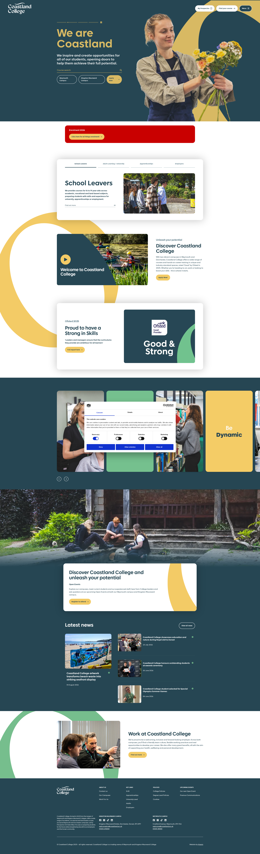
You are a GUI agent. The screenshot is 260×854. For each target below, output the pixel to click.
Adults (128, 803)
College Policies (159, 791)
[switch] (118, 438)
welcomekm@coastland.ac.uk (110, 826)
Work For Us (103, 799)
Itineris (200, 845)
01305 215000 (104, 829)
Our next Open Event (188, 791)
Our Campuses (104, 795)
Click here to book (67, 67)
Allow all (159, 447)
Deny (101, 447)
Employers (130, 807)
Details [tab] (130, 412)
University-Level (132, 799)
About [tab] (160, 412)
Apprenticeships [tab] (146, 164)
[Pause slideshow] (101, 22)
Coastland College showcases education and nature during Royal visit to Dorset (164, 638)
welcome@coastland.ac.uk (163, 826)
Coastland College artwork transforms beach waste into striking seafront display (84, 676)
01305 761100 (157, 829)
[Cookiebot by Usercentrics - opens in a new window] (164, 405)
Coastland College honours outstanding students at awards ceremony (166, 664)
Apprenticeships (132, 795)
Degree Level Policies (161, 795)
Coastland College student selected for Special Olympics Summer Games (165, 690)
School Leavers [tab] (81, 164)
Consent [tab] (99, 412)
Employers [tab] (179, 164)
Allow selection (130, 447)
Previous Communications (190, 795)
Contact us (103, 791)
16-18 (127, 791)
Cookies (156, 799)
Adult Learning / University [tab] (113, 164)
